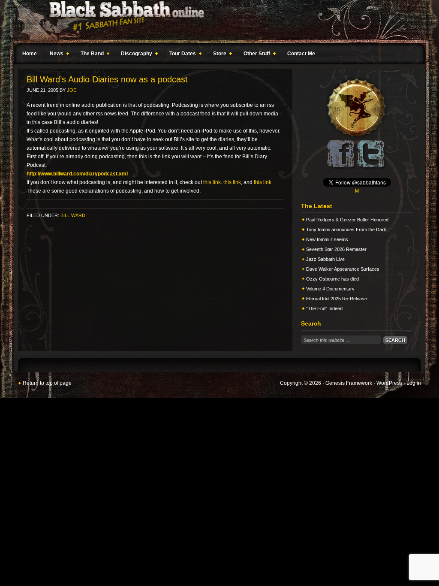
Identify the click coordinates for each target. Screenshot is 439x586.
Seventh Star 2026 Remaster (336, 249)
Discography (134, 55)
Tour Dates (180, 55)
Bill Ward (72, 215)
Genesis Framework (348, 383)
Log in (413, 383)
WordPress (389, 383)
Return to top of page (47, 383)
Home (29, 54)
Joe (71, 90)
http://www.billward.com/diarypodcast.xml (77, 174)
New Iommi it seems (327, 239)
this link (212, 182)
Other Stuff (254, 55)
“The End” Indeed (324, 308)
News (54, 55)
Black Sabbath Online (215, 21)
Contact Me (301, 54)
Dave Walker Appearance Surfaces (342, 269)
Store (217, 55)
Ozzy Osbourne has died (332, 278)
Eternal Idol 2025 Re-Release (336, 298)
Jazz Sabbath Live (325, 259)
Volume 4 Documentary (330, 288)
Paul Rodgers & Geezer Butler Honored (347, 219)
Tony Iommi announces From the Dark (346, 229)
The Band (90, 55)
